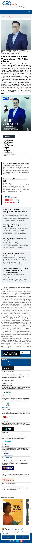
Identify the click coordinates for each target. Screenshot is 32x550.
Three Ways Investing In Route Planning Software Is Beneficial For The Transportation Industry (15, 270)
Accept (8, 537)
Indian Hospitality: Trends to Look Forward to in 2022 (13, 254)
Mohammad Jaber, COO (7, 457)
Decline (23, 537)
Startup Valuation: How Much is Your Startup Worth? (14, 239)
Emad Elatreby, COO (6, 407)
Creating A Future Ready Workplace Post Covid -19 (14, 226)
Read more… (5, 533)
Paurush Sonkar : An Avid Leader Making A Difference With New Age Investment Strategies (8, 145)
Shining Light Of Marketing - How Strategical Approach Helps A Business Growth (15, 211)
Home (4, 17)
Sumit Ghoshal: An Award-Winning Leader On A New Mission (15, 59)
